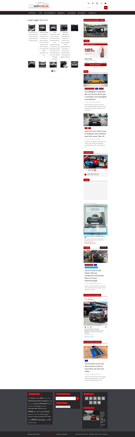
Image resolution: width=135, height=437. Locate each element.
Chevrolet (45, 398)
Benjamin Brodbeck (97, 102)
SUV (45, 416)
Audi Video (37, 398)
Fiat (48, 401)
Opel (38, 411)
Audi (86, 128)
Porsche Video (37, 414)
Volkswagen (41, 420)
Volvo (47, 420)
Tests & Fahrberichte (49, 13)
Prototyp (42, 414)
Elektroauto (32, 401)
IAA (29, 406)
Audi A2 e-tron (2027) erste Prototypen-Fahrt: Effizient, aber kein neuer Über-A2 (95, 133)
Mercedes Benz (33, 408)
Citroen (48, 398)
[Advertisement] (95, 191)
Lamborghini (43, 406)
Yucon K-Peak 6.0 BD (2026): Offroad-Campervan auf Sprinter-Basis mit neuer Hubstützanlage (94, 275)
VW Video (34, 422)
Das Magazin (32, 13)
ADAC (29, 398)
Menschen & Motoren (89, 88)
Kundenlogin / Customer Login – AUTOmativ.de (98, 434)
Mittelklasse (44, 408)
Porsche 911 (31, 414)
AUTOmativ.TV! (92, 13)
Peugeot (41, 411)
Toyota (49, 416)
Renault (30, 416)
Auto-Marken (81, 13)
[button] (36, 13)
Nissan (35, 411)
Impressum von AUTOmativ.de (82, 434)
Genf (29, 403)
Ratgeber (47, 414)
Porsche (101, 88)
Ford (51, 401)
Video (34, 419)
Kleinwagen (38, 406)
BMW (41, 398)
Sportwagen (41, 416)
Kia (34, 406)
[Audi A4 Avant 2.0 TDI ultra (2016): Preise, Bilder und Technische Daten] (91, 419)
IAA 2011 (31, 406)
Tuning (29, 420)
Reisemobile (61, 13)
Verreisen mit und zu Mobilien (91, 267)
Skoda (36, 416)
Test (89, 128)
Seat (33, 416)
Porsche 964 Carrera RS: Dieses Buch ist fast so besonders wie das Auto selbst (94, 367)
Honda (32, 403)
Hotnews (36, 403)
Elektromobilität (42, 401)
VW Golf (30, 422)
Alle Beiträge (104, 247)
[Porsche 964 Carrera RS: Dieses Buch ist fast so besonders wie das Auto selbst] (96, 352)
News (40, 13)
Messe (40, 408)
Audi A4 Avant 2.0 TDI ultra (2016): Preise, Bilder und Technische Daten (103, 417)
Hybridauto (44, 403)
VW (49, 420)
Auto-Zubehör (71, 13)
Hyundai (49, 403)
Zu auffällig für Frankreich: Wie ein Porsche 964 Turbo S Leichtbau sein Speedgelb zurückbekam (95, 95)
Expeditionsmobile (89, 264)
